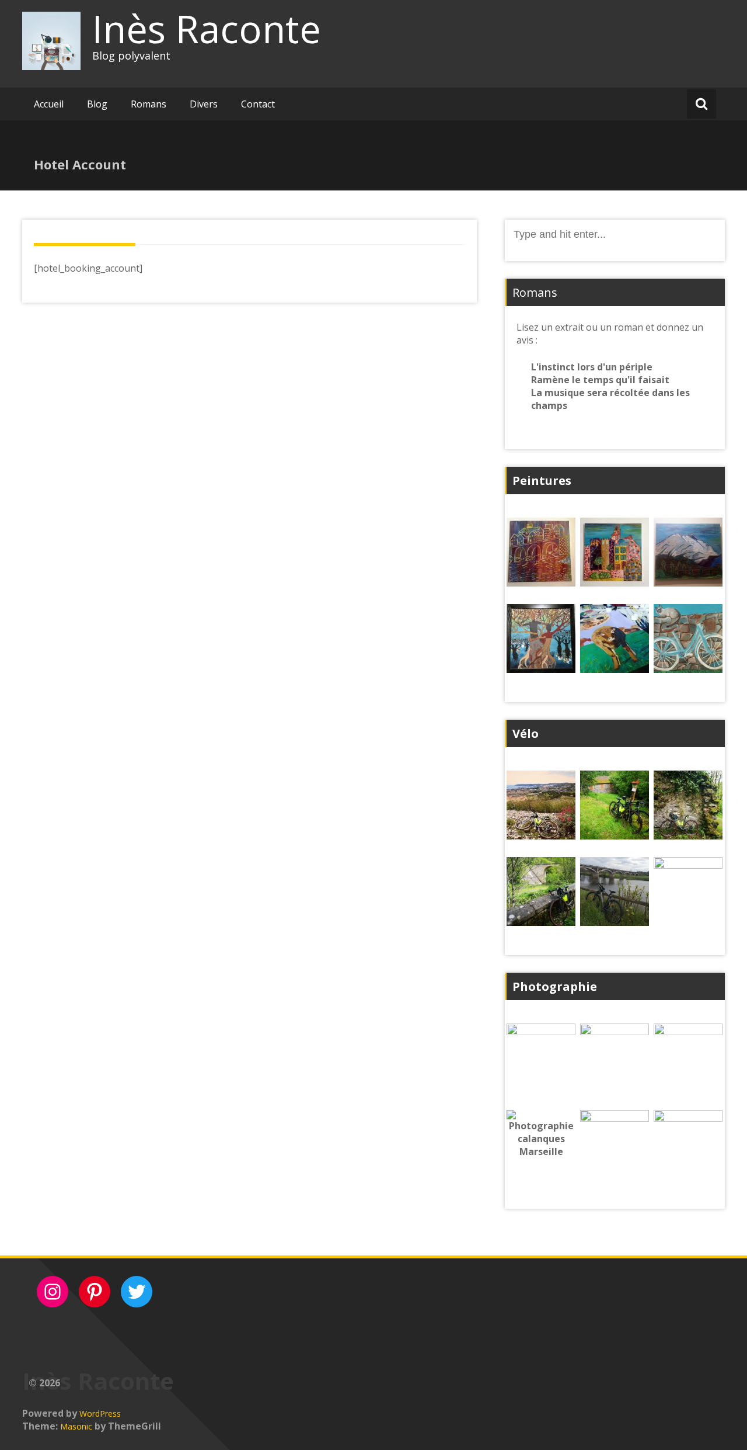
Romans (148, 104)
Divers (204, 104)
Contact (258, 104)
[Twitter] (136, 1291)
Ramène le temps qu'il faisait (600, 379)
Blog (97, 104)
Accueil (49, 104)
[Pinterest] (94, 1291)
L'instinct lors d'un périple (591, 366)
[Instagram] (52, 1291)
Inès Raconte (206, 28)
